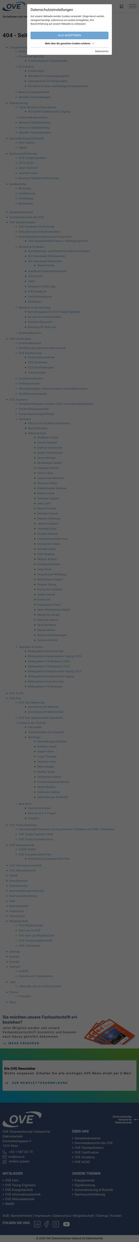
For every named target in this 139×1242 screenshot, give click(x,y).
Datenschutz (101, 51)
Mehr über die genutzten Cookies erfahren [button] (67, 43)
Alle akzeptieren (69, 35)
